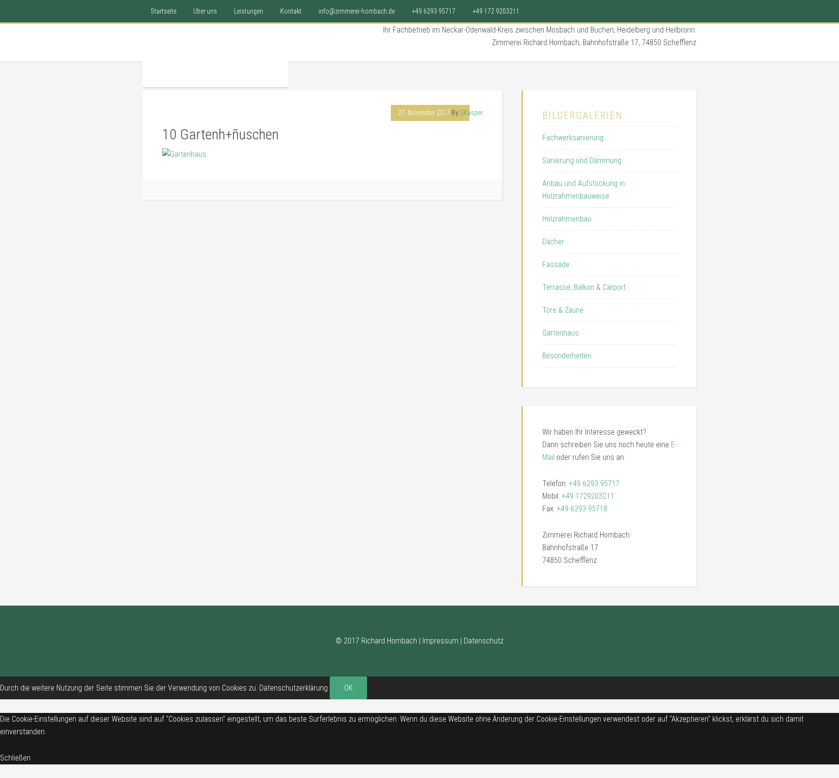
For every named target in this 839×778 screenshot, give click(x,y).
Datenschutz (483, 640)
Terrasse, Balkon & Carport (584, 287)
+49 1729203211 (588, 496)
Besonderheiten (566, 355)
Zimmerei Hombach (215, 53)
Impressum (440, 640)
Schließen (15, 757)
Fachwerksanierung (573, 137)
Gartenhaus (560, 333)
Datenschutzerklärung (293, 688)
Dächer (553, 241)
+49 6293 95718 (582, 508)
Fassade (556, 264)
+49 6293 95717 (594, 483)
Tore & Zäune (563, 310)
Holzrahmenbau (566, 218)
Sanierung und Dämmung (581, 160)
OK (348, 688)
